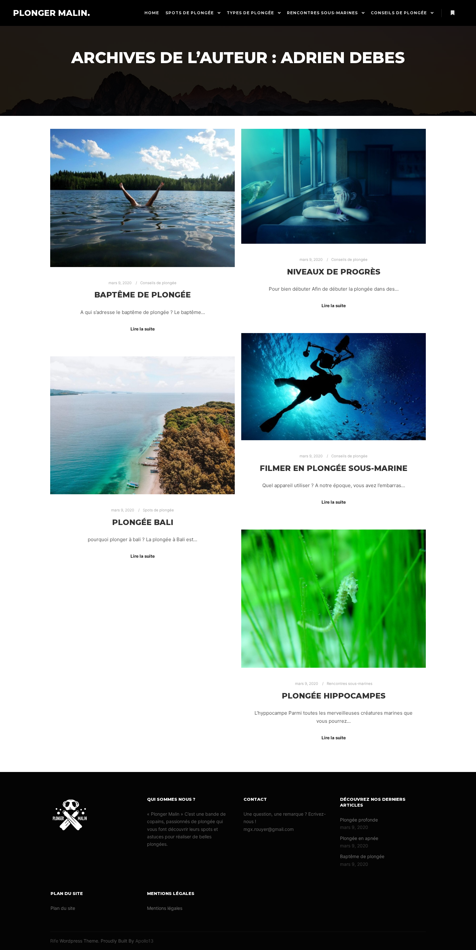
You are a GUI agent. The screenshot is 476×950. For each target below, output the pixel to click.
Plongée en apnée (359, 838)
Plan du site (63, 908)
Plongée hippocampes (334, 695)
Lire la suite (142, 328)
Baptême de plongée (142, 294)
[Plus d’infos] (452, 13)
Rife (54, 941)
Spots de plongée (158, 510)
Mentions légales (164, 908)
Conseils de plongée (158, 283)
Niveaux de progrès (333, 271)
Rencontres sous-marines (349, 683)
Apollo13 (144, 941)
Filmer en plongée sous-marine (333, 468)
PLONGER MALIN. (45, 13)
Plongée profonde (359, 819)
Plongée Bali (142, 522)
